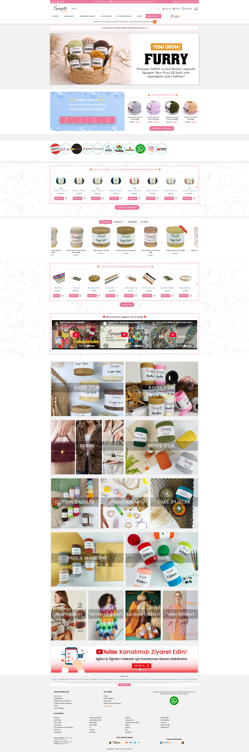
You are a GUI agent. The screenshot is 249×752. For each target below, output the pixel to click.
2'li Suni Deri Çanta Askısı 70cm (81, 288)
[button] (127, 111)
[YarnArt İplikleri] (98, 150)
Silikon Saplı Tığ (62, 288)
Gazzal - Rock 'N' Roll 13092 (79, 191)
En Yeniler (144, 222)
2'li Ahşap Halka (172, 288)
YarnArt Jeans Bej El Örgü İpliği (190, 118)
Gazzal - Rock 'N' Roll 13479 (189, 191)
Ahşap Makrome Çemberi (117, 288)
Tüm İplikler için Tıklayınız (162, 128)
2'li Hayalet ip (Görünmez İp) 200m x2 (136, 288)
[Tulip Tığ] (119, 150)
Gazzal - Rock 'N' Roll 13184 (98, 191)
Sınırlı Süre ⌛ (119, 222)
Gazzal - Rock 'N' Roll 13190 (134, 191)
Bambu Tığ (191, 288)
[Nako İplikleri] (108, 150)
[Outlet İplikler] (55, 150)
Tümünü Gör (127, 305)
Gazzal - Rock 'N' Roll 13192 (153, 191)
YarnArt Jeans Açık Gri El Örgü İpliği (134, 118)
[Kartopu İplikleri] (87, 150)
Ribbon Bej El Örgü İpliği (185, 250)
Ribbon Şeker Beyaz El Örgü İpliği (61, 251)
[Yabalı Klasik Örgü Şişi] (129, 150)
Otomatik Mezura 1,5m (154, 288)
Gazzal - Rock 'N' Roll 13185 (116, 191)
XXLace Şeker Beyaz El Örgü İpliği (160, 251)
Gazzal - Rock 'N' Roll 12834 (61, 191)
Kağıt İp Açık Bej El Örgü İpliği (111, 250)
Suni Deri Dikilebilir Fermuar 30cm (99, 288)
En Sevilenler (105, 222)
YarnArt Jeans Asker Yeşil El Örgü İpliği (171, 118)
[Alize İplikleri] (66, 150)
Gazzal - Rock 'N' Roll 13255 (171, 191)
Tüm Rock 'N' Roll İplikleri (127, 207)
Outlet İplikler (132, 222)
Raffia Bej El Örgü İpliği (135, 250)
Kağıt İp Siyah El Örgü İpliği (86, 250)
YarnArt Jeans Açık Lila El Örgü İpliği (153, 118)
